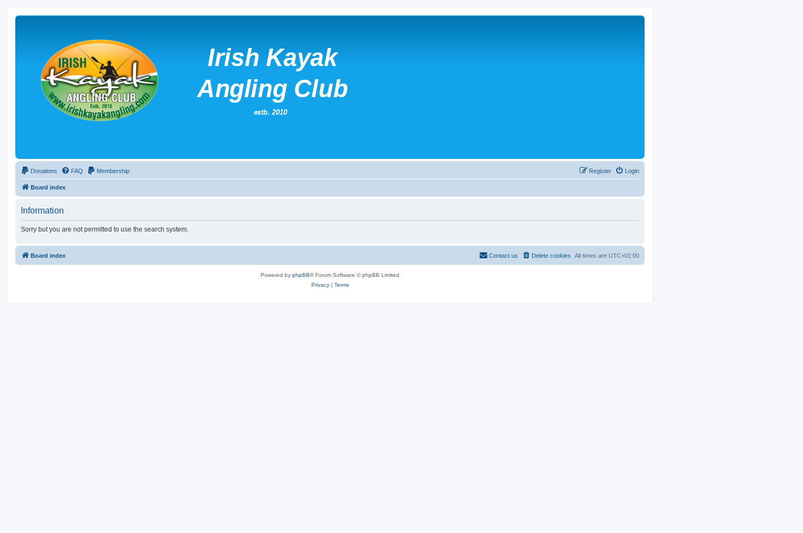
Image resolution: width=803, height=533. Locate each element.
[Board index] (284, 87)
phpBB (301, 275)
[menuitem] (39, 170)
